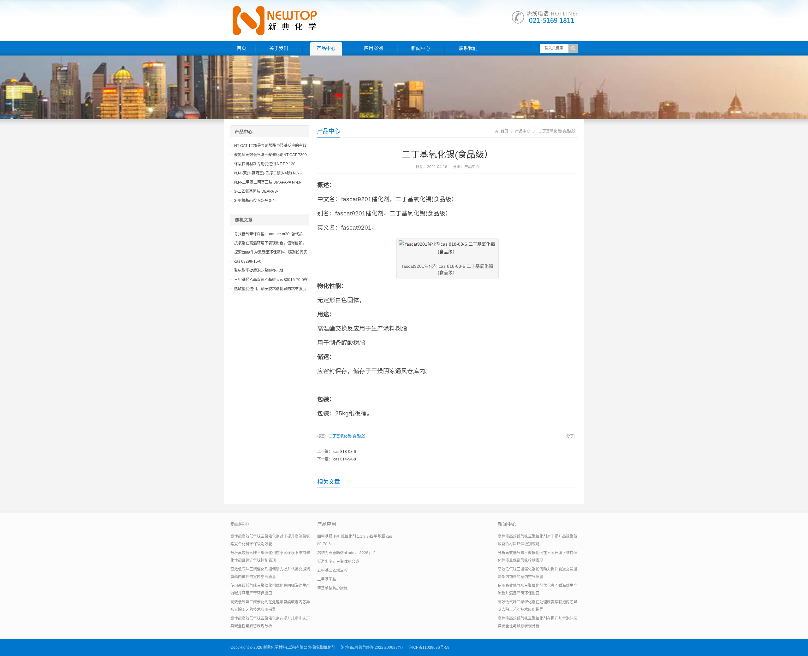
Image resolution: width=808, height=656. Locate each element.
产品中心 (326, 48)
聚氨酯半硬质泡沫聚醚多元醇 (258, 270)
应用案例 (373, 48)
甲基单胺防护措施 (332, 588)
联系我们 (468, 48)
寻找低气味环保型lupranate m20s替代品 (268, 234)
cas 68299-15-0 (247, 261)
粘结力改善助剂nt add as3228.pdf (346, 553)
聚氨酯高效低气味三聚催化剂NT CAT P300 (270, 155)
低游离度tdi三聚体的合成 (338, 561)
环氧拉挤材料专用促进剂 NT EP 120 (264, 164)
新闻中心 (420, 48)
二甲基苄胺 (326, 579)
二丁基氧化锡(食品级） (348, 436)
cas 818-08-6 (344, 451)
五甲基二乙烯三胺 (332, 570)
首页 (241, 48)
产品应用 (326, 524)
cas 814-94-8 (344, 459)
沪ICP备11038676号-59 (428, 647)
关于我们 (278, 48)
